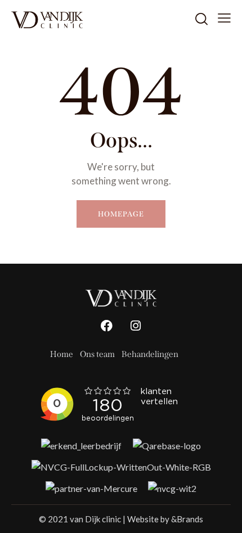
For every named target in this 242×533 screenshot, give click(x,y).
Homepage (121, 214)
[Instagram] (136, 326)
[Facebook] (107, 326)
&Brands (187, 519)
